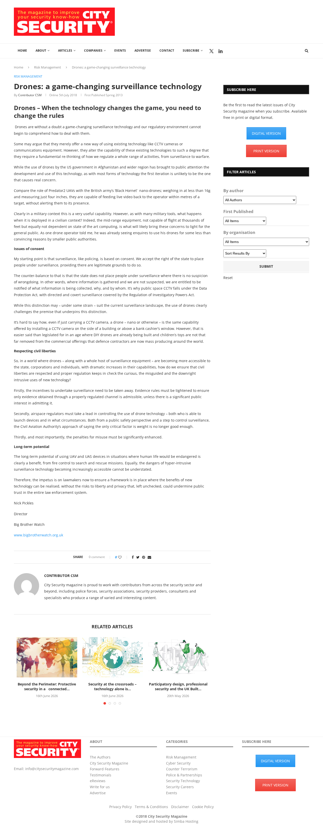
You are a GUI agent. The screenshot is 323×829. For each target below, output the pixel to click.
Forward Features (104, 769)
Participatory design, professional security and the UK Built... (178, 687)
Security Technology (183, 780)
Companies (93, 50)
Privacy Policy (120, 806)
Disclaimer (180, 806)
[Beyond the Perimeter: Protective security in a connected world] (47, 657)
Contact (166, 50)
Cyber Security (178, 763)
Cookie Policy (203, 806)
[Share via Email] (149, 557)
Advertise (142, 50)
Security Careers (180, 786)
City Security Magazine (109, 763)
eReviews (97, 780)
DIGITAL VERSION (266, 133)
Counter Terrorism (181, 769)
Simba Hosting (186, 821)
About (41, 50)
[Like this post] (123, 557)
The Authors (100, 757)
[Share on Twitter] (138, 557)
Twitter (211, 51)
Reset (228, 277)
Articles (65, 50)
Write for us (100, 786)
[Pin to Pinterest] (143, 557)
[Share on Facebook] (133, 557)
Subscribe (191, 50)
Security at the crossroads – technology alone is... (112, 687)
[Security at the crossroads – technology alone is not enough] (112, 657)
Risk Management (47, 67)
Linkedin (221, 51)
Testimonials (100, 775)
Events (120, 50)
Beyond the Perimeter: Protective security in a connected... (47, 687)
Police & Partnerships (184, 775)
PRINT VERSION (266, 151)
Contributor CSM (30, 95)
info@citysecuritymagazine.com (52, 768)
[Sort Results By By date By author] (244, 253)
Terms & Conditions (151, 806)
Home (22, 50)
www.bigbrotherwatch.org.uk (38, 535)
